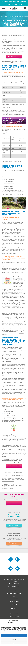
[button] (26, 621)
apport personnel (19, 365)
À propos (14, 590)
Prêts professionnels (14, 611)
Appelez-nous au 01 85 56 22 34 (14, 4)
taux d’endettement (16, 300)
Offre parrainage (14, 613)
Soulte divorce (7, 413)
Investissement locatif (8, 411)
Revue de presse (14, 598)
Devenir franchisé (14, 616)
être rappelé (13, 543)
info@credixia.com (15, 586)
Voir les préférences (14, 643)
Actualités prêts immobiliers (14, 16)
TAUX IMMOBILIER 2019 (9, 183)
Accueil (1, 16)
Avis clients (14, 604)
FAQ (14, 596)
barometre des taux (6, 421)
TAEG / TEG (12, 292)
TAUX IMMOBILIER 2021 (9, 179)
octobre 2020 (12, 267)
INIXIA (5, 484)
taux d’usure (16, 278)
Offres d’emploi (14, 608)
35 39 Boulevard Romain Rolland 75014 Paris (15, 580)
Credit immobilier (7, 409)
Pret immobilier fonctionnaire (10, 415)
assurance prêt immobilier (8, 481)
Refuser (14, 639)
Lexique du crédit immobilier (14, 593)
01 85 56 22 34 (15, 583)
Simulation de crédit (13, 56)
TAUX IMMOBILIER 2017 (9, 186)
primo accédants (16, 331)
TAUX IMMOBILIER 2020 (9, 181)
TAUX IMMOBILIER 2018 (9, 185)
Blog (6, 16)
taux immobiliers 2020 (20, 45)
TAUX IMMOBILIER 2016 (9, 188)
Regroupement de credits (9, 417)
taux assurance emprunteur (12, 485)
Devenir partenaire (14, 601)
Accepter (14, 635)
